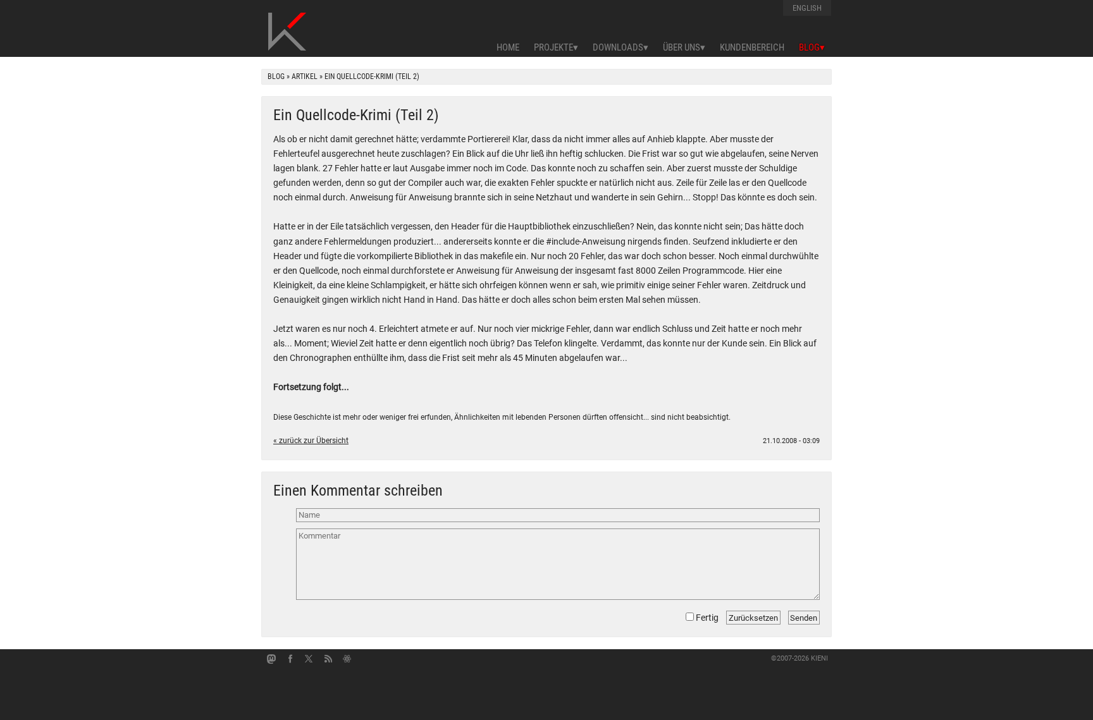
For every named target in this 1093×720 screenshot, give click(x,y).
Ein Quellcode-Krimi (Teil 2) (356, 115)
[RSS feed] (328, 658)
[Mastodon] (271, 658)
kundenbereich (752, 47)
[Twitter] (309, 658)
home (508, 47)
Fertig (706, 618)
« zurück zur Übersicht (311, 440)
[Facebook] (290, 658)
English (807, 8)
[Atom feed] (347, 658)
